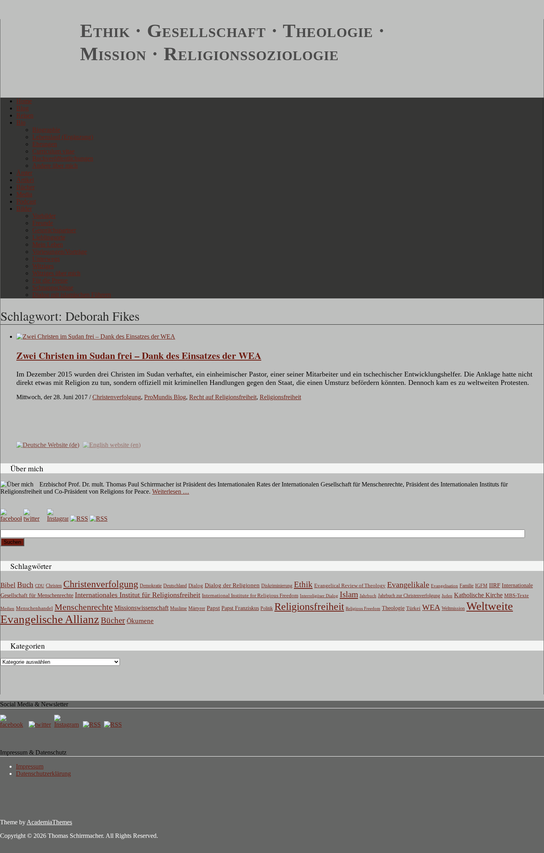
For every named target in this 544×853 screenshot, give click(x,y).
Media (24, 194)
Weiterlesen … (170, 491)
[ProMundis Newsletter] (79, 518)
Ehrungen (44, 144)
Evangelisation (444, 585)
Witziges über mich (56, 273)
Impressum (29, 766)
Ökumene (140, 621)
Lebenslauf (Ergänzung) (62, 136)
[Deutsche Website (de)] (47, 444)
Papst (213, 608)
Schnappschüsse (52, 287)
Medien (7, 608)
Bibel (8, 585)
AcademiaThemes (49, 822)
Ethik (303, 584)
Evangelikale (408, 584)
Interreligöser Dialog (319, 596)
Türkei (413, 608)
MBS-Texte (516, 595)
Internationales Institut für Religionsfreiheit (137, 595)
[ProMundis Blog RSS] (99, 518)
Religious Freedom (363, 608)
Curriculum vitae (53, 151)
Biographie (46, 129)
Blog (22, 108)
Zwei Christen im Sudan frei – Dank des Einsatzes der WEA (138, 355)
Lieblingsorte (48, 237)
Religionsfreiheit (280, 397)
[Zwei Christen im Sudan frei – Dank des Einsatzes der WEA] (95, 336)
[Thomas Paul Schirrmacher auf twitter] (34, 518)
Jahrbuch (368, 595)
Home (24, 101)
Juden (447, 595)
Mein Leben (47, 244)
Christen (54, 585)
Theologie (393, 608)
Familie (467, 585)
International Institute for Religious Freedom (250, 595)
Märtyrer (196, 608)
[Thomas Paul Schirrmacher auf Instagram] (57, 518)
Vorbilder (44, 215)
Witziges (43, 266)
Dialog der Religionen (232, 585)
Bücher (25, 187)
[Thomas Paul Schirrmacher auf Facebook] (11, 518)
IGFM (481, 585)
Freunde (42, 223)
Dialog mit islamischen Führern (71, 294)
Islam (349, 594)
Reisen (24, 115)
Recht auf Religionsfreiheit (222, 397)
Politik (266, 608)
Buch (25, 584)
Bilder (24, 208)
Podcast (26, 201)
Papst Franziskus (240, 608)
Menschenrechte (84, 607)
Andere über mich (55, 165)
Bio (20, 122)
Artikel (25, 179)
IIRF (494, 585)
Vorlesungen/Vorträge (59, 251)
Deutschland (175, 585)
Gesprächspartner (54, 230)
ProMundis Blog (165, 397)
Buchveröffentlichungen (62, 158)
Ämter (24, 172)
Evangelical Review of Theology (349, 585)
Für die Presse (50, 280)
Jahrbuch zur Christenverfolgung (409, 595)
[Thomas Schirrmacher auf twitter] (41, 724)
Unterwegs (46, 258)
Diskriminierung (276, 585)
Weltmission (453, 608)
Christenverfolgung (116, 397)
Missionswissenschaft (141, 607)
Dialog (195, 585)
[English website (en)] (112, 444)
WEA (431, 607)
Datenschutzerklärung (43, 773)
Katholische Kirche (478, 595)
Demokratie (151, 585)
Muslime (178, 608)
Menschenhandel (34, 608)
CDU (39, 585)
